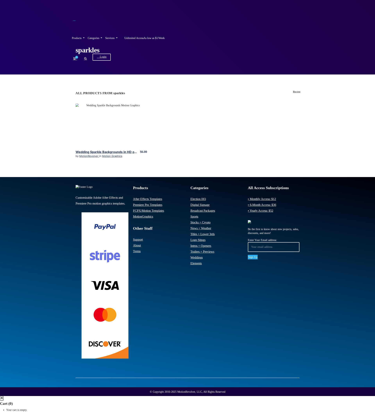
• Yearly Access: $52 (260, 210)
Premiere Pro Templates (147, 204)
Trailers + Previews (202, 251)
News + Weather (200, 228)
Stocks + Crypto (200, 222)
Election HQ (198, 199)
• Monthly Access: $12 (262, 199)
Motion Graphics (112, 156)
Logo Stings (197, 240)
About (137, 245)
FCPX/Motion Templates (148, 210)
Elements (196, 263)
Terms (137, 251)
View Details (111, 123)
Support (138, 239)
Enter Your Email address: (262, 240)
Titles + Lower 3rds (202, 234)
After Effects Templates (147, 199)
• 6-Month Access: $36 (262, 204)
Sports (194, 216)
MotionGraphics (143, 216)
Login (102, 56)
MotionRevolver (89, 156)
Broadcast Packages (202, 210)
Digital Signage (200, 204)
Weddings (196, 257)
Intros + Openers (200, 245)
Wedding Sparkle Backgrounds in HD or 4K (108, 152)
